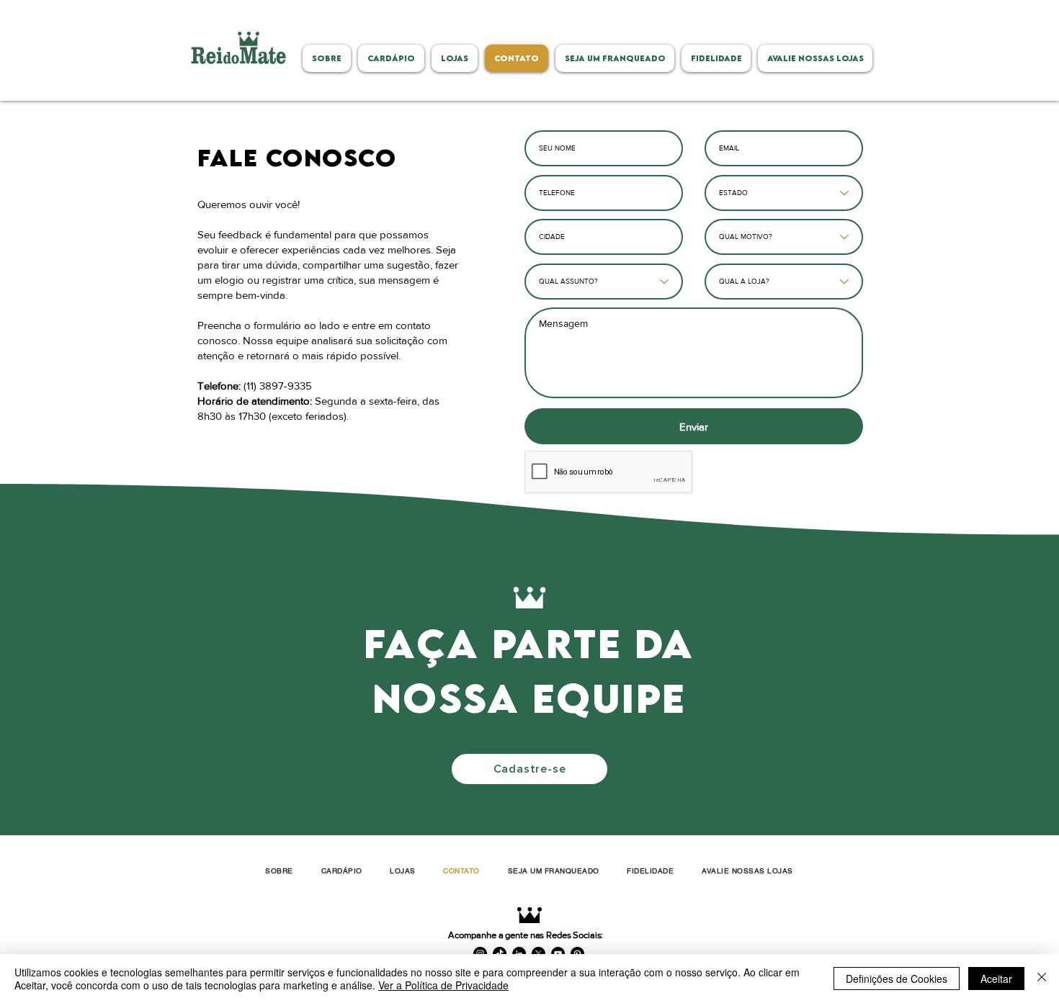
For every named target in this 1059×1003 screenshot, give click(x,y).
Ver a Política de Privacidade (443, 985)
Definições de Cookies (896, 978)
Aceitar (996, 978)
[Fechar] (1041, 978)
